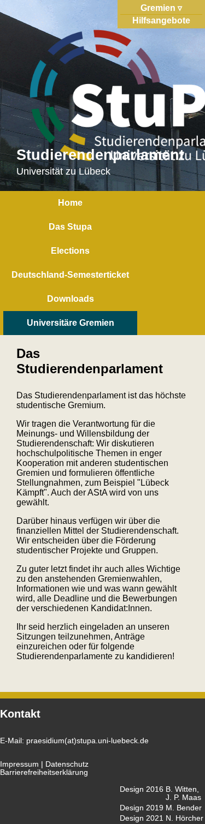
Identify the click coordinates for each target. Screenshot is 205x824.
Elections (70, 250)
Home (70, 202)
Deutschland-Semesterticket (70, 274)
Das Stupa (70, 226)
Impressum (19, 764)
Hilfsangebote (161, 20)
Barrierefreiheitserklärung (44, 772)
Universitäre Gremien (70, 322)
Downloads (70, 298)
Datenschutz (67, 764)
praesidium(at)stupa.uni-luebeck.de (87, 741)
